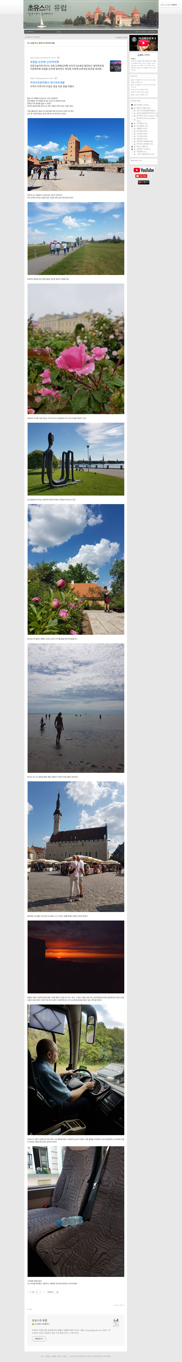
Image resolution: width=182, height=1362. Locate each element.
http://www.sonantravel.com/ (42, 58)
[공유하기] (37, 1292)
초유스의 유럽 (39, 1320)
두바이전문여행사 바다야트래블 (47, 82)
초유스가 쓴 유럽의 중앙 (139, 89)
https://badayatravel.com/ (41, 78)
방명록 (54, 1356)
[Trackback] (28, 1309)
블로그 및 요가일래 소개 (139, 94)
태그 (42, 1356)
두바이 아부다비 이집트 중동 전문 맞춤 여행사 (52, 86)
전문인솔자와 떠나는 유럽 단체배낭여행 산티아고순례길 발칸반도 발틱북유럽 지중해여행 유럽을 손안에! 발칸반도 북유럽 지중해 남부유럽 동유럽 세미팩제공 (67, 68)
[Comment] (30, 1309)
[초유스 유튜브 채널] (143, 172)
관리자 (60, 1356)
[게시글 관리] (40, 1292)
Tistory (107, 1356)
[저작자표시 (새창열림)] (57, 1292)
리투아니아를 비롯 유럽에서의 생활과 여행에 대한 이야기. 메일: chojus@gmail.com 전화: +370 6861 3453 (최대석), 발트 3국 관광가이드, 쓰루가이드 (71, 1331)
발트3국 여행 (122, 37)
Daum (89, 1356)
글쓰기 (65, 1356)
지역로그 (48, 1356)
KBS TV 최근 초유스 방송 (140, 92)
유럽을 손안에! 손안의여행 (44, 62)
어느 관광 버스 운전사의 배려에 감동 (41, 43)
